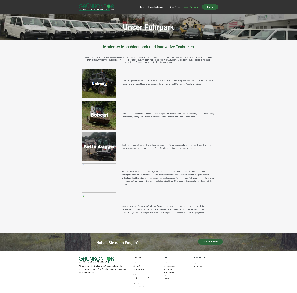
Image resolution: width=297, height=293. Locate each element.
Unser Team (168, 269)
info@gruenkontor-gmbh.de (142, 278)
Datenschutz (198, 266)
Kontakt (166, 279)
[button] (164, 7)
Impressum (198, 263)
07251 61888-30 (138, 287)
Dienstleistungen (169, 266)
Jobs (165, 276)
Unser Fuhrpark (169, 272)
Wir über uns (168, 263)
